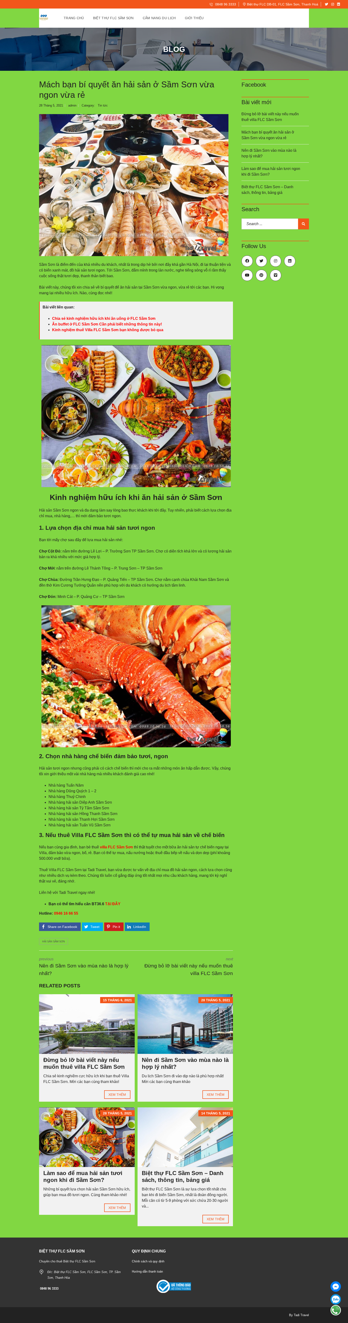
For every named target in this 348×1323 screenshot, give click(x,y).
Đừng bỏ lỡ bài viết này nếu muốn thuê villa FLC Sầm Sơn (84, 1063)
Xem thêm (117, 1094)
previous (84, 966)
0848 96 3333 (225, 4)
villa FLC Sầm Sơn (116, 847)
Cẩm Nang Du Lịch (159, 18)
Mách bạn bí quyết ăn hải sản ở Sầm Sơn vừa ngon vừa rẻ (267, 135)
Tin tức (103, 105)
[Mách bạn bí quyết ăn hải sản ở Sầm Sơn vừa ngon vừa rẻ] (133, 185)
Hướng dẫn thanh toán (147, 1271)
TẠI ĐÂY (112, 904)
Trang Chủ (74, 18)
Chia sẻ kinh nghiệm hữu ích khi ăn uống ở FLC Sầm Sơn (104, 318)
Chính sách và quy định (148, 1261)
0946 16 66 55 (66, 913)
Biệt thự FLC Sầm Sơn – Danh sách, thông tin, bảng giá (182, 1176)
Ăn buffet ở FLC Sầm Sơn (75, 324)
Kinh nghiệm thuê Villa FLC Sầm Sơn (85, 330)
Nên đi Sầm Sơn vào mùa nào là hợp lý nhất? (268, 153)
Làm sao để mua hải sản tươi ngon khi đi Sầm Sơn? (82, 1176)
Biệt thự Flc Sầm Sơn (113, 18)
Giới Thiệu (194, 18)
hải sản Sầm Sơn (53, 941)
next (188, 966)
